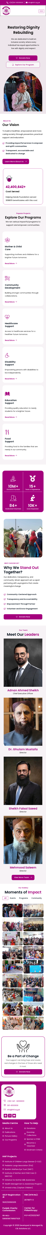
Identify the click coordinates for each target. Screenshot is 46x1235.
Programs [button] (23, 898)
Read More (10, 263)
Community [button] (36, 898)
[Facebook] (5, 1116)
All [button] (5, 898)
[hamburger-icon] (41, 11)
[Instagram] (10, 1116)
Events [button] (13, 898)
